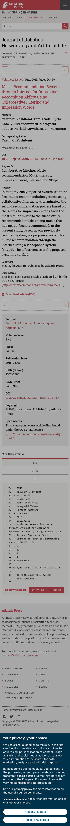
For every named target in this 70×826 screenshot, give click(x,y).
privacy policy (23, 789)
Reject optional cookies (35, 819)
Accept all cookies (35, 811)
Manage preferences (15, 799)
